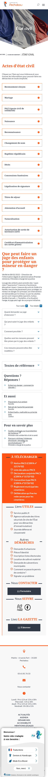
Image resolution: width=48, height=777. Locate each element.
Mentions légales (24, 725)
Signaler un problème (24, 576)
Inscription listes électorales (27, 556)
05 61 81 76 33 (24, 673)
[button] (22, 313)
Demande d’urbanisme (24, 549)
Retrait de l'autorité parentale (20, 407)
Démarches (24, 720)
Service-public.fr (22, 513)
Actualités (24, 714)
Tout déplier (35, 306)
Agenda (24, 717)
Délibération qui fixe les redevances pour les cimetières (25, 496)
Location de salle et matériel (27, 559)
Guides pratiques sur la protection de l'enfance (22, 432)
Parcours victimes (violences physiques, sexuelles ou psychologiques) (20, 440)
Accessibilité (24, 723)
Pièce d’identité (21, 552)
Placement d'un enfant (17, 402)
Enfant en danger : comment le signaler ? (21, 386)
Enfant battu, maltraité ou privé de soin (22, 413)
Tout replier (20, 306)
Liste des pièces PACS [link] (24, 470)
